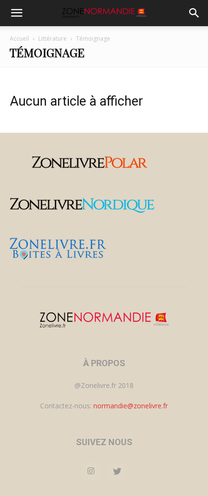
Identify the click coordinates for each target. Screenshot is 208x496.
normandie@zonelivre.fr (130, 405)
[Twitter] (117, 471)
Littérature (52, 38)
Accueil (19, 38)
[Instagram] (91, 471)
